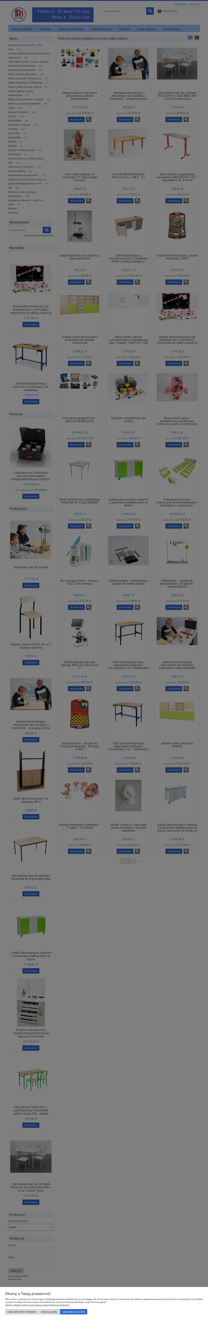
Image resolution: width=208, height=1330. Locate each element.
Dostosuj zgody (49, 1311)
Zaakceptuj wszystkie (73, 1311)
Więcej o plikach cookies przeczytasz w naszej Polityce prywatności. (37, 1305)
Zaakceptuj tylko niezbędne (21, 1311)
